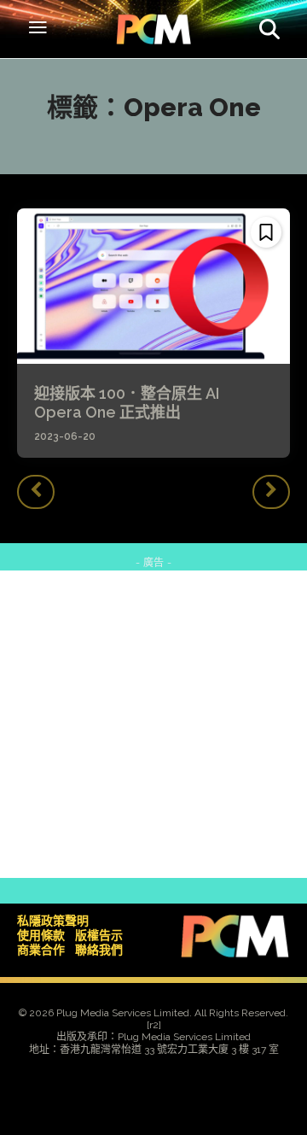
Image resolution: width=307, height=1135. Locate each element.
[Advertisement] (153, 724)
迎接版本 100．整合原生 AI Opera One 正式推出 (134, 402)
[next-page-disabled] (271, 492)
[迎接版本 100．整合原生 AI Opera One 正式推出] (153, 286)
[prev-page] (36, 492)
